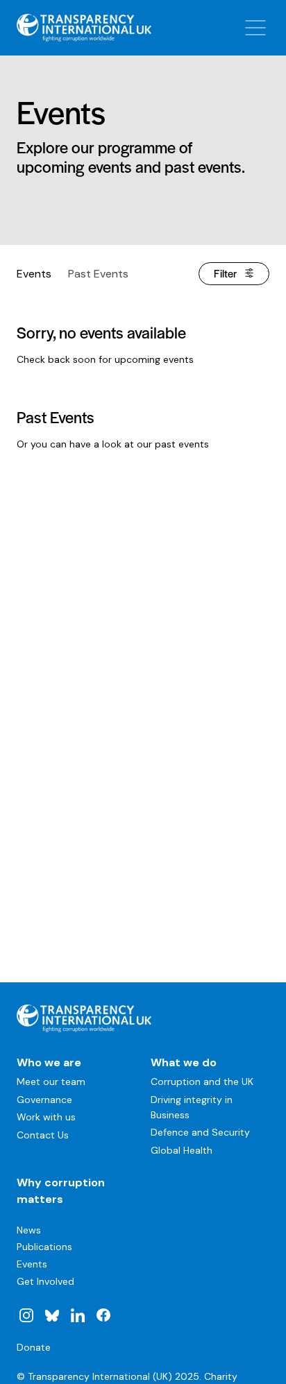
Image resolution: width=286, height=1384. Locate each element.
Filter (225, 273)
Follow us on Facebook (102, 1315)
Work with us (46, 1117)
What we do (184, 1062)
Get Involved (45, 1281)
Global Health (181, 1150)
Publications (44, 1246)
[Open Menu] (255, 28)
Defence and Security (200, 1132)
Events (34, 273)
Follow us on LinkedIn (77, 1315)
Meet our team (51, 1081)
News (29, 1230)
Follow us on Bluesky (52, 1315)
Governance (44, 1099)
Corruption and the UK (202, 1081)
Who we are (49, 1062)
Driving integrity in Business (192, 1107)
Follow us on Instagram (26, 1315)
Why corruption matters (61, 1190)
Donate (34, 1347)
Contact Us (43, 1135)
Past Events (98, 273)
